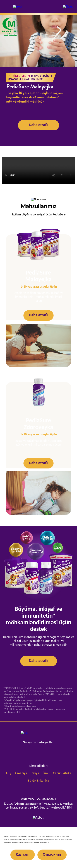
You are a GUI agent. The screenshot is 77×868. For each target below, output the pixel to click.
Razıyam (22, 855)
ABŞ (8, 773)
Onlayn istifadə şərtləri (38, 742)
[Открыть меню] (6, 6)
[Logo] (17, 6)
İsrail (46, 773)
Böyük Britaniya (38, 781)
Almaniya (21, 773)
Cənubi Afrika (62, 773)
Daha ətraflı (38, 125)
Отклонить (52, 855)
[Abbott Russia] (68, 6)
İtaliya (35, 773)
